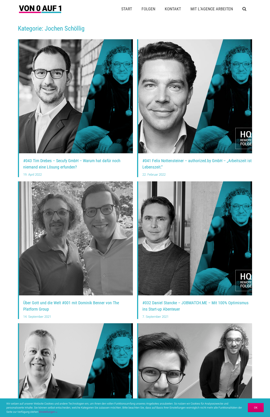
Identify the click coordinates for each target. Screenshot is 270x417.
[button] (244, 9)
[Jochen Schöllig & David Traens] (195, 325)
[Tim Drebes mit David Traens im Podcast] (76, 41)
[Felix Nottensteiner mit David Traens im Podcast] (195, 41)
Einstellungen (47, 411)
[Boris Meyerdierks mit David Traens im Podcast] (76, 325)
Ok (256, 407)
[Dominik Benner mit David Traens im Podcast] (76, 183)
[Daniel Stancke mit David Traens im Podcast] (195, 183)
